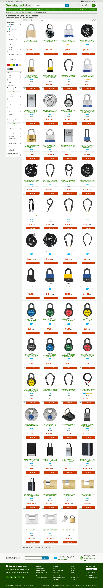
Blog (54, 568)
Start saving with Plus (63, 559)
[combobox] (49, 5)
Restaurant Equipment (13, 9)
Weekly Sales (56, 572)
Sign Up (45, 558)
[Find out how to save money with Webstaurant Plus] (87, 44)
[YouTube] (11, 577)
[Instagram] (7, 577)
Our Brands (73, 570)
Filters (8, 20)
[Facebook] (15, 577)
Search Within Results (12, 153)
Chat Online (90, 575)
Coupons (55, 574)
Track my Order (91, 572)
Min (7, 87)
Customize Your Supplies (42, 574)
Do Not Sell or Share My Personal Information (86, 585)
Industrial (84, 9)
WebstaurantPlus (40, 568)
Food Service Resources (58, 575)
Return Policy (74, 579)
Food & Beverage (39, 9)
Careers (72, 572)
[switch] (94, 20)
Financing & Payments (76, 574)
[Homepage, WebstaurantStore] (19, 5)
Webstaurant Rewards (41, 570)
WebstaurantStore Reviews (59, 577)
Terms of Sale (46, 585)
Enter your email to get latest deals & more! (13, 557)
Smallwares (30, 9)
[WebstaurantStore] (18, 566)
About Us (73, 568)
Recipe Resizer (39, 575)
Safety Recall (56, 579)
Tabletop (47, 9)
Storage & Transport (69, 9)
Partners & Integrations (41, 577)
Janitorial (78, 9)
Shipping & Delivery (92, 577)
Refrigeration (23, 9)
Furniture (61, 9)
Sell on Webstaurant (75, 577)
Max (16, 87)
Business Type (92, 9)
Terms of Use (61, 585)
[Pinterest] (23, 577)
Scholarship (73, 575)
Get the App (19, 1)
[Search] (19, 155)
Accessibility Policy (70, 585)
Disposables (54, 9)
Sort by (34, 20)
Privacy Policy (54, 585)
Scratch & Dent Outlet (58, 570)
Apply (14, 91)
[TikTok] (19, 577)
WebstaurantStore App (41, 572)
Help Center (10, 1)
